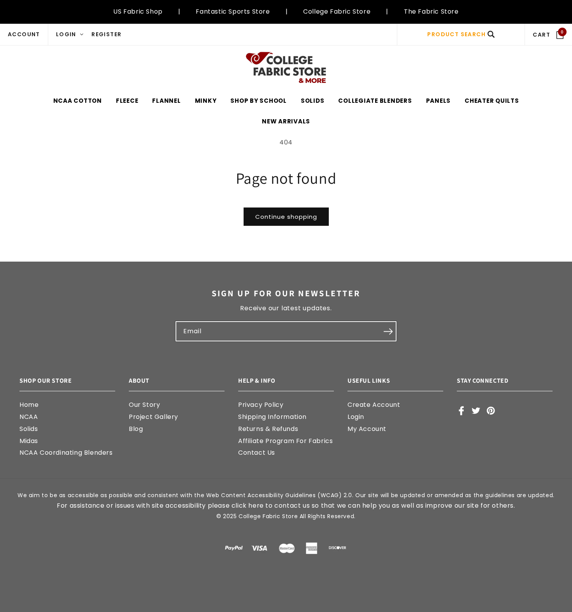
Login (355, 416)
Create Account (373, 404)
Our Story (144, 404)
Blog (136, 428)
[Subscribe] (388, 331)
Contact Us (256, 452)
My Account (366, 428)
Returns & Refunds (268, 428)
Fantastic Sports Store (233, 11)
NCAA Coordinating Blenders (66, 452)
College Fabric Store (336, 11)
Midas (28, 440)
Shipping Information (272, 416)
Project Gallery (153, 416)
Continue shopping (286, 217)
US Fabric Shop (137, 11)
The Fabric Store (431, 11)
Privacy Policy (260, 404)
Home (29, 404)
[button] (461, 34)
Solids (28, 428)
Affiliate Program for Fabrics (285, 440)
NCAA (28, 416)
